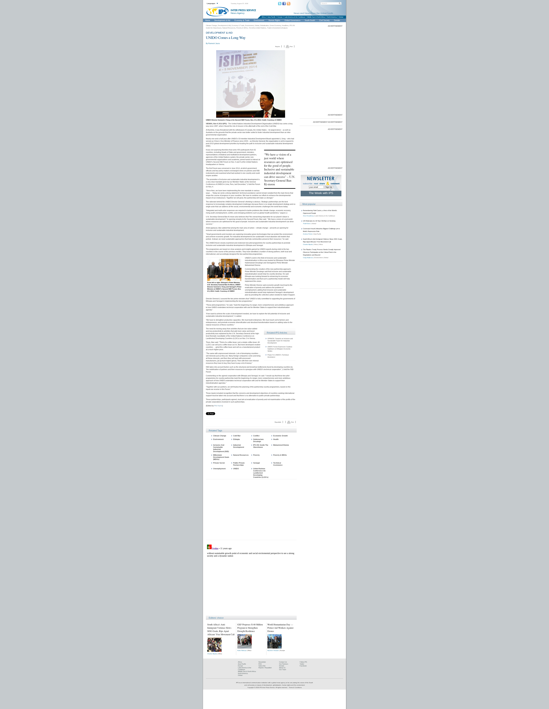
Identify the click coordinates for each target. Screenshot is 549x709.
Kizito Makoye (241, 650)
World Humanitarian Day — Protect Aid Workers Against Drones (280, 628)
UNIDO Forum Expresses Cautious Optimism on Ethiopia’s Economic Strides (279, 349)
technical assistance (278, 464)
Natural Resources (228, 28)
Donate (281, 666)
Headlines (285, 25)
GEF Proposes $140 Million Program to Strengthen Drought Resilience (250, 628)
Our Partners (283, 664)
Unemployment (219, 469)
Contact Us (283, 662)
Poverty (256, 455)
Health (276, 439)
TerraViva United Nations (257, 28)
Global (341, 17)
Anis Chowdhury (308, 216)
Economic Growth (280, 436)
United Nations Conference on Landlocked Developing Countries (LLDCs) (260, 473)
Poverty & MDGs (280, 455)
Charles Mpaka (212, 654)
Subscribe (261, 666)
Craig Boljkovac (308, 257)
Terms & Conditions (295, 687)
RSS (260, 664)
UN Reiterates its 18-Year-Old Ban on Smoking (319, 221)
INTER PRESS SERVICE (243, 10)
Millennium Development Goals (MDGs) (221, 457)
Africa (264, 17)
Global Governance (292, 20)
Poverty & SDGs (242, 28)
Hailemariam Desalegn (258, 440)
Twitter (302, 664)
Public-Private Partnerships (239, 464)
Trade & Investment (274, 28)
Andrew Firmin (307, 234)
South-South (310, 20)
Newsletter (262, 662)
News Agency (238, 13)
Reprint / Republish (265, 668)
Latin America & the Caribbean (294, 17)
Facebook (303, 666)
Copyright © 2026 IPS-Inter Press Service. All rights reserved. (267, 687)
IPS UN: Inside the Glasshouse (260, 446)
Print (291, 46)
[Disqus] (251, 579)
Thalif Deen (307, 223)
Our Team (282, 669)
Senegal (256, 463)
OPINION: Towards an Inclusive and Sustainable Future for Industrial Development (280, 341)
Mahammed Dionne (281, 445)
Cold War (237, 436)
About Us (282, 668)
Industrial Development (238, 446)
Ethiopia (236, 439)
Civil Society (324, 20)
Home (207, 20)
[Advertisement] (251, 509)
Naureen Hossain (273, 650)
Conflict (256, 436)
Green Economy (275, 25)
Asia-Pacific (271, 17)
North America (332, 17)
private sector (219, 463)
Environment (259, 20)
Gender (337, 20)
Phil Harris (218, 406)
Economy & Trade (241, 20)
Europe (280, 17)
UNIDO (236, 469)
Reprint (277, 46)
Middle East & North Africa (316, 17)
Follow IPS (303, 662)
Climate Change (211, 25)
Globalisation (264, 25)
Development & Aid (222, 20)
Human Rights (274, 20)
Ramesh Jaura (214, 43)
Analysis (285, 28)
